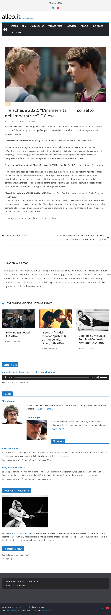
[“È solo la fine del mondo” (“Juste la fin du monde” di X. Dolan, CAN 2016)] (55, 311)
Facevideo (71, 26)
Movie (8, 104)
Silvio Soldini (8, 401)
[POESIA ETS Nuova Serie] (25, 497)
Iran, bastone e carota (13, 467)
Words (14, 26)
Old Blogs (97, 26)
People (84, 26)
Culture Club (37, 26)
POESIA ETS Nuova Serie (23, 533)
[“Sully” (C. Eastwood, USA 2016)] (18, 311)
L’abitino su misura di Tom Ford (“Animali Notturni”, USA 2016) (92, 339)
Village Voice (55, 26)
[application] (55, 377)
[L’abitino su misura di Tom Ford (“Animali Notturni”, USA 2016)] (92, 311)
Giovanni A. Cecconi (27, 122)
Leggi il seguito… (45, 408)
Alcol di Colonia (10, 448)
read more (63, 456)
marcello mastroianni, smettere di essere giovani (28, 372)
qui (12, 558)
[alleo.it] (5, 29)
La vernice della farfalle (17, 235)
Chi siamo (16, 32)
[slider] (103, 377)
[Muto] (97, 377)
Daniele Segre (33, 417)
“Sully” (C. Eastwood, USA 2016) (17, 334)
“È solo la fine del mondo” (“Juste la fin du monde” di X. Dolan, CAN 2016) (54, 338)
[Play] (5, 377)
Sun (24, 26)
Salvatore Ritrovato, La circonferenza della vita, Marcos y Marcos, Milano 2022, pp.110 (81, 237)
